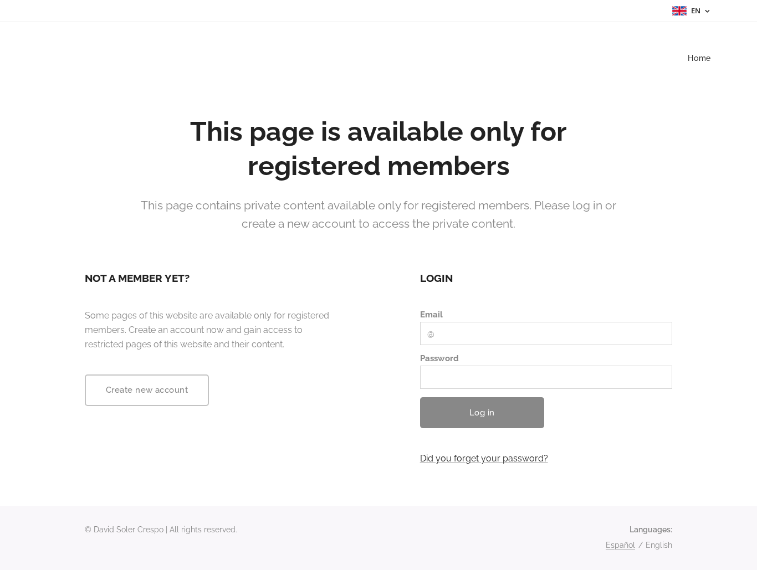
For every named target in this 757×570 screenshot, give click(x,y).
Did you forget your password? (484, 458)
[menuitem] (698, 58)
